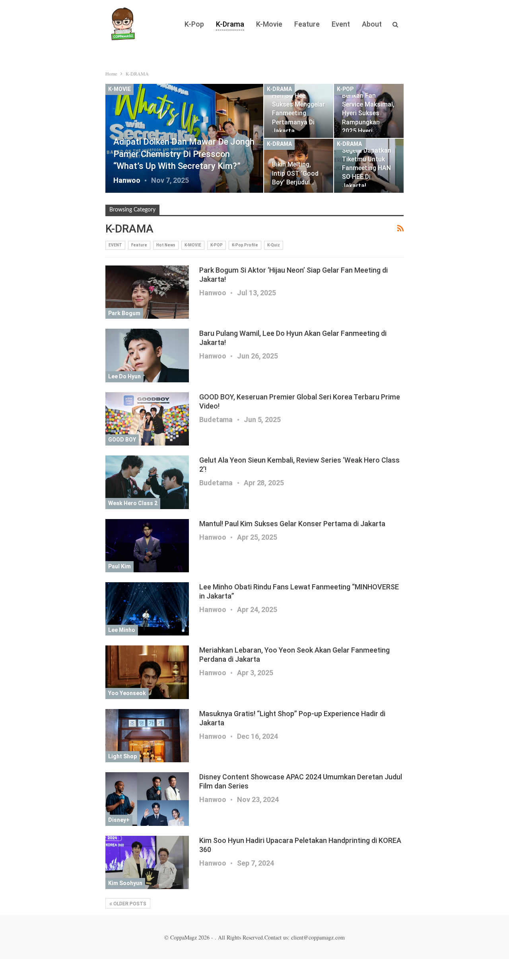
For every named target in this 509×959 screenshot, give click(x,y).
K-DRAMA (279, 89)
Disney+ (119, 820)
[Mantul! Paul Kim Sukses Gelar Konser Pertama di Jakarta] (147, 545)
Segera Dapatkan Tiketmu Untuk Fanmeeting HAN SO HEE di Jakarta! (366, 168)
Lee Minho (121, 630)
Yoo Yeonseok (127, 693)
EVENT (115, 245)
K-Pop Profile (245, 245)
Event (341, 24)
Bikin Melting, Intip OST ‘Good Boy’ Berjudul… (295, 173)
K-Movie (269, 24)
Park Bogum (124, 313)
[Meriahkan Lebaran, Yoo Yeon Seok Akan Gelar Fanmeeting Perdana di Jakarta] (147, 672)
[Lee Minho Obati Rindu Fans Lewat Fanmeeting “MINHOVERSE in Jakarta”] (147, 608)
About (372, 24)
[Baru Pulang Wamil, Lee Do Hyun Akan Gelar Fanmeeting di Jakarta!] (147, 355)
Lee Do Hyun (124, 376)
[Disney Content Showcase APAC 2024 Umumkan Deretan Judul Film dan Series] (147, 798)
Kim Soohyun (125, 883)
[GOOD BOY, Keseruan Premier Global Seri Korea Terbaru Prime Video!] (147, 419)
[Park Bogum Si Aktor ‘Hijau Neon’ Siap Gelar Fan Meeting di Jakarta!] (147, 292)
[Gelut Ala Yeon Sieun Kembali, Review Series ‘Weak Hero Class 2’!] (147, 482)
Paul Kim (119, 566)
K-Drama (230, 24)
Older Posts (129, 904)
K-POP (345, 89)
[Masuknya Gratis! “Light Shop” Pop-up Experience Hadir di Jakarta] (147, 735)
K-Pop (194, 24)
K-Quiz (273, 245)
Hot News (165, 245)
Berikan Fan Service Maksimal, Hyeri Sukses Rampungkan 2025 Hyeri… (368, 113)
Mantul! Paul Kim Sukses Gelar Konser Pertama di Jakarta (292, 523)
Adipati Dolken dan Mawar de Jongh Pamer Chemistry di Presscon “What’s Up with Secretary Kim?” (183, 154)
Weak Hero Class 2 (132, 503)
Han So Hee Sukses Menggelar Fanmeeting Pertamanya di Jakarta (298, 113)
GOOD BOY (122, 439)
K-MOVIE (119, 89)
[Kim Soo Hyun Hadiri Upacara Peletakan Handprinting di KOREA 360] (147, 862)
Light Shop (122, 756)
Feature (307, 24)
